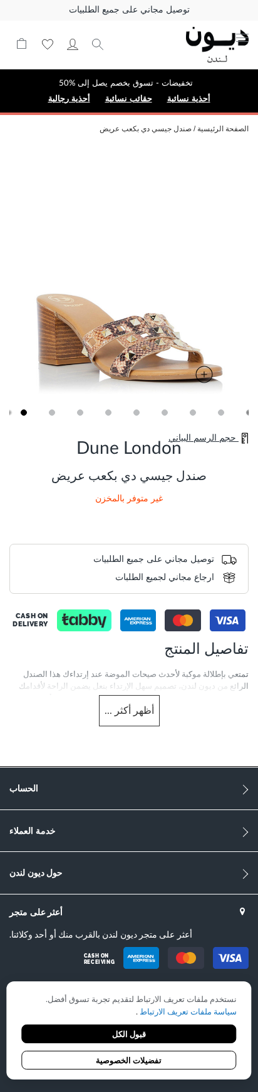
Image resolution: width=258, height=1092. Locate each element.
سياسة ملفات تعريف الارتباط (187, 1012)
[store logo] (202, 45)
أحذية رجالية (69, 98)
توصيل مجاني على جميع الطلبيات (129, 10)
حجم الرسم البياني (203, 438)
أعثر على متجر (36, 911)
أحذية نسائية (188, 98)
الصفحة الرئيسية (223, 129)
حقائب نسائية (128, 98)
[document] (128, 1031)
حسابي (72, 44)
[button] (23, 412)
